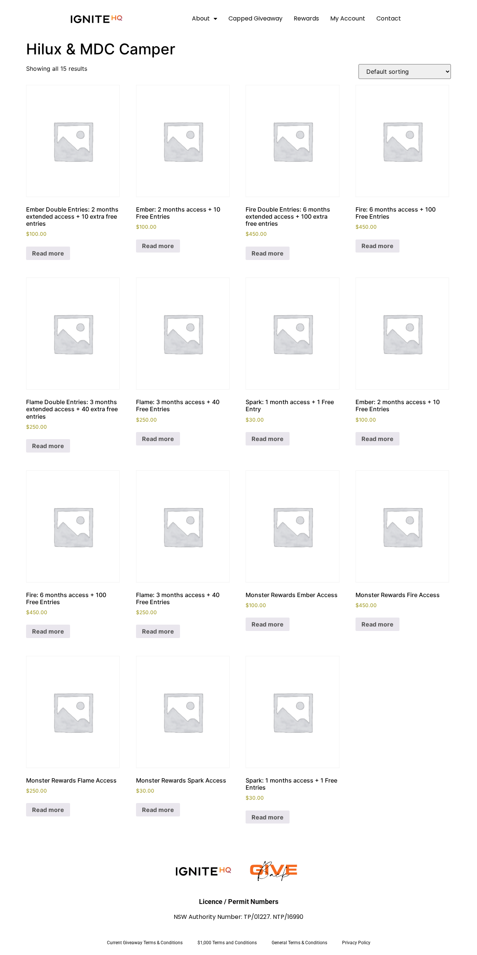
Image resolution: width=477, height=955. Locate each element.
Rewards (306, 18)
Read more (48, 253)
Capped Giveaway (255, 18)
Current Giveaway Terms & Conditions (145, 942)
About (201, 18)
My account (347, 18)
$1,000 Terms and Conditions (227, 942)
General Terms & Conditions (299, 942)
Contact (388, 18)
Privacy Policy (356, 942)
